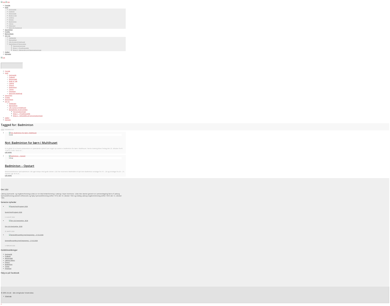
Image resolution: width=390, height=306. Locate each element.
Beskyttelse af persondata (17, 44)
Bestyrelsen (9, 100)
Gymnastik (12, 9)
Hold (6, 7)
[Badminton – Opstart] (17, 156)
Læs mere (8, 152)
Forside (7, 71)
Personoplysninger (19, 46)
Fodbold (12, 11)
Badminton (13, 22)
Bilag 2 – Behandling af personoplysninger (27, 50)
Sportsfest (8, 95)
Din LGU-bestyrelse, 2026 (13, 226)
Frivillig (7, 97)
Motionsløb (12, 14)
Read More (16, 137)
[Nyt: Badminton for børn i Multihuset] (23, 133)
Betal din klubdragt (15, 28)
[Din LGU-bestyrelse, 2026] (18, 221)
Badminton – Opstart (19, 166)
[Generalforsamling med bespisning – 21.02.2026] (26, 235)
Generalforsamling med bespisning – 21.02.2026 (21, 241)
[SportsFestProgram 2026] (18, 206)
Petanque (12, 91)
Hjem (2, 130)
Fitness (11, 20)
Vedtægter (12, 38)
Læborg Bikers (10, 260)
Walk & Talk (13, 16)
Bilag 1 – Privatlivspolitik (21, 48)
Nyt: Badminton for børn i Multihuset (31, 143)
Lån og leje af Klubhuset (17, 42)
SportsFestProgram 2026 (13, 212)
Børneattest (13, 40)
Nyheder (8, 54)
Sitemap (8, 296)
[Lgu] (3, 58)
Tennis (11, 24)
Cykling (11, 18)
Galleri (7, 118)
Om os (7, 36)
